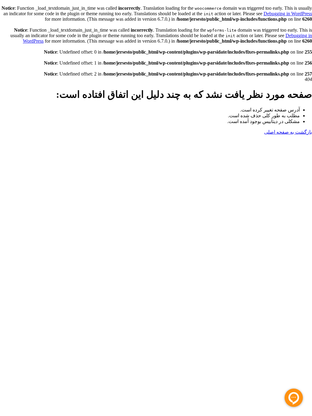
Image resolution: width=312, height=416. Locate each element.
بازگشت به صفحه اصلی (288, 132)
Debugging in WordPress (288, 13)
